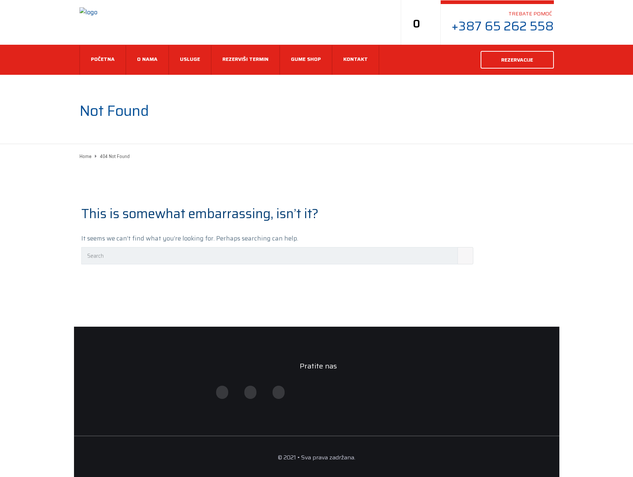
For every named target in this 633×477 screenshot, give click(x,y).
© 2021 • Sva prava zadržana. (316, 457)
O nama (147, 59)
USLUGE (190, 59)
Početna (103, 59)
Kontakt (355, 59)
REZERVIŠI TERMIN (245, 59)
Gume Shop (306, 59)
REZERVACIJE (517, 60)
